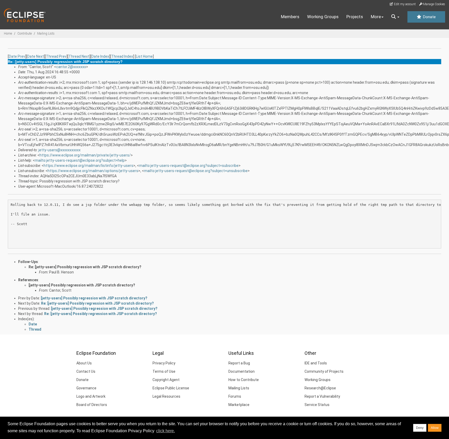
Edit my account (404, 4)
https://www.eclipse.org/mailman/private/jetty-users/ (85, 155)
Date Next (35, 56)
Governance (86, 388)
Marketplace (238, 405)
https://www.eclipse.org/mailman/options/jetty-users (93, 171)
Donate (429, 17)
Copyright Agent (166, 380)
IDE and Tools (316, 363)
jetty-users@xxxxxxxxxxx (59, 150)
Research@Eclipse (320, 388)
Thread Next (79, 56)
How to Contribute (243, 380)
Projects (354, 16)
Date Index (100, 56)
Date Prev (17, 56)
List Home (144, 56)
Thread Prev (56, 56)
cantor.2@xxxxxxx (71, 67)
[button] (395, 17)
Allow (435, 428)
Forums (234, 396)
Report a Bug (239, 363)
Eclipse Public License (171, 388)
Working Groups (323, 16)
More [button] (376, 16)
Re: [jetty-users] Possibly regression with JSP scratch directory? (85, 267)
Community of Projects (324, 371)
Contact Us (85, 371)
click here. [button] (165, 431)
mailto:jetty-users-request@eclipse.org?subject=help (80, 160)
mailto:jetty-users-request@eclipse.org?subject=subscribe (189, 165)
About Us (84, 363)
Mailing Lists (46, 33)
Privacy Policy (164, 363)
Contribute (24, 33)
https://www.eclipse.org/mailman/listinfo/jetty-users (88, 165)
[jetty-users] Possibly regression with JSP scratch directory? (82, 285)
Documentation (241, 371)
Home (8, 33)
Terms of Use (164, 371)
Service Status (317, 405)
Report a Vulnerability (322, 396)
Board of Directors (91, 405)
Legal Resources (166, 396)
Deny (420, 428)
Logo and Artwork (90, 396)
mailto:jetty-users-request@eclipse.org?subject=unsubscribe (196, 171)
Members (290, 16)
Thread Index (122, 56)
